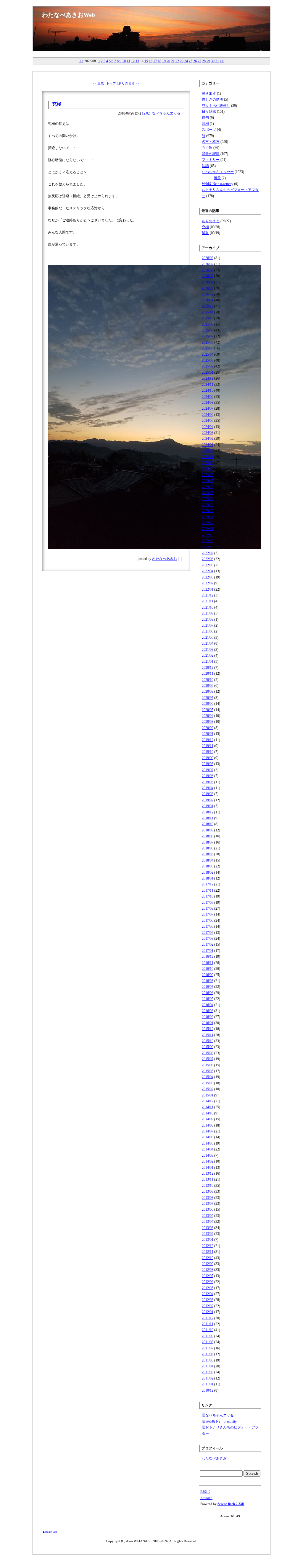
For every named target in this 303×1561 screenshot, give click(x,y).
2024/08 (207, 403)
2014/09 (207, 1119)
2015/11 (207, 1035)
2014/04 (207, 1149)
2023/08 (207, 475)
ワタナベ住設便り (216, 106)
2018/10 (207, 824)
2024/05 (207, 421)
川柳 (205, 124)
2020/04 (207, 716)
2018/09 (207, 830)
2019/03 (207, 794)
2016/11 (207, 963)
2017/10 (207, 896)
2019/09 (207, 758)
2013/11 (207, 1179)
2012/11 (207, 1252)
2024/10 (207, 390)
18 (159, 61)
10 (124, 61)
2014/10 (207, 1113)
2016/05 (207, 999)
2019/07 (207, 770)
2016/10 (207, 969)
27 (199, 61)
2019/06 (207, 776)
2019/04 (207, 788)
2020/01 (207, 734)
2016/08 (207, 981)
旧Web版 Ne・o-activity (219, 1421)
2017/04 (207, 933)
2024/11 (207, 385)
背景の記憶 (211, 154)
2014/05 (207, 1143)
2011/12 (207, 1318)
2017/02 (207, 944)
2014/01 (207, 1168)
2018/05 (207, 854)
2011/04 (207, 1366)
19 (164, 61)
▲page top (49, 1531)
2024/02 (207, 439)
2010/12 (207, 1390)
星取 (205, 233)
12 (133, 61)
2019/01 (207, 806)
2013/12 (207, 1173)
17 (155, 61)
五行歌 (207, 148)
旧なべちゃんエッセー (219, 1415)
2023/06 (207, 487)
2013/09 (207, 1191)
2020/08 (207, 691)
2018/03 (207, 866)
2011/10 (207, 1330)
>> (222, 61)
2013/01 (207, 1240)
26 (195, 61)
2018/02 (207, 872)
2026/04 (207, 282)
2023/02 (207, 511)
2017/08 (207, 908)
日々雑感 (209, 111)
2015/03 (207, 1083)
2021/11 (207, 601)
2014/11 (207, 1107)
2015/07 (207, 1059)
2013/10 (207, 1186)
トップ (111, 83)
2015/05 (207, 1071)
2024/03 (207, 433)
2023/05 (207, 493)
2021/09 (207, 613)
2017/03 (207, 938)
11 (128, 61)
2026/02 (207, 294)
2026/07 (207, 264)
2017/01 (207, 951)
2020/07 (207, 698)
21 (173, 61)
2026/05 (207, 276)
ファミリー (211, 160)
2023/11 (207, 457)
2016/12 (207, 956)
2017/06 (207, 920)
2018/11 (207, 818)
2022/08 (207, 547)
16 (150, 61)
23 (181, 61)
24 (186, 61)
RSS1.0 (205, 1491)
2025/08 (207, 330)
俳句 (205, 117)
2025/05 (207, 348)
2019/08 (207, 764)
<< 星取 (98, 83)
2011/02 (207, 1378)
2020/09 (207, 686)
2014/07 (207, 1131)
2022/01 (207, 589)
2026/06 (207, 270)
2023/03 (207, 505)
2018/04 (207, 860)
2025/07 (207, 336)
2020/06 (207, 704)
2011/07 (207, 1348)
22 (177, 61)
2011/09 (207, 1336)
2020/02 (207, 728)
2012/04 (207, 1294)
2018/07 (207, 842)
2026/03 (207, 288)
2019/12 (207, 740)
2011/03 (207, 1372)
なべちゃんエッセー (168, 113)
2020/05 (207, 710)
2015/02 (207, 1089)
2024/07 (207, 408)
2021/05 (207, 637)
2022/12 (207, 523)
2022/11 (207, 529)
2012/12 (207, 1246)
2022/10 (207, 535)
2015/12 (207, 1029)
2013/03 (207, 1228)
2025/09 (207, 324)
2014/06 (207, 1137)
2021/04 (207, 643)
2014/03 (207, 1155)
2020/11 (207, 673)
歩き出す (209, 93)
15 (146, 61)
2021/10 (207, 607)
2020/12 (207, 668)
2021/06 (207, 631)
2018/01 (207, 878)
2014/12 (207, 1101)
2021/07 (207, 625)
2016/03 (207, 1011)
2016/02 (207, 1017)
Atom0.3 (206, 1498)
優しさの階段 (212, 99)
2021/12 (207, 595)
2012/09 (207, 1264)
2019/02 (207, 800)
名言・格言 (211, 142)
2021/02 (207, 655)
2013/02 (207, 1234)
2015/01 (207, 1095)
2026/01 (207, 300)
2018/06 (207, 848)
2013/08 (207, 1198)
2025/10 (207, 318)
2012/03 (207, 1300)
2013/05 (207, 1216)
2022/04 (207, 571)
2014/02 (207, 1161)
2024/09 (207, 397)
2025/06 (207, 342)
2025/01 (207, 372)
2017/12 (207, 884)
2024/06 (207, 415)
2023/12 (207, 451)
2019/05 (207, 782)
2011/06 (207, 1354)
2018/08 (207, 836)
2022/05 (207, 565)
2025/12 (207, 306)
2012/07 (207, 1276)
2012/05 (207, 1288)
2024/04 (207, 427)
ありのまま (211, 221)
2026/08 (207, 258)
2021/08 (207, 619)
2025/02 (207, 366)
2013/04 (207, 1222)
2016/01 (207, 1023)
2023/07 (207, 481)
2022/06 (207, 559)
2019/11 (207, 746)
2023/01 (207, 517)
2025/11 (207, 312)
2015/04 (207, 1077)
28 (204, 61)
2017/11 (207, 890)
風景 (217, 178)
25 (190, 61)
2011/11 (207, 1324)
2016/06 (207, 993)
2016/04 (207, 1005)
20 (168, 61)
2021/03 (207, 650)
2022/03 (207, 577)
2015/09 (207, 1047)
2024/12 (207, 378)
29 (208, 61)
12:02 (146, 113)
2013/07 (207, 1204)
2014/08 (207, 1125)
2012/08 (207, 1270)
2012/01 (207, 1312)
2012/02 (207, 1306)
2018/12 (207, 812)
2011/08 (207, 1342)
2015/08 (207, 1053)
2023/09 (207, 469)
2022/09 (207, 541)
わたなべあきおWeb (68, 15)
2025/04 (207, 354)
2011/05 (207, 1360)
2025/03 (207, 360)
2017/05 (207, 926)
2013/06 (207, 1209)
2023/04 (207, 499)
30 (213, 61)
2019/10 (207, 752)
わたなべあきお (164, 559)
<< (81, 61)
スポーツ (209, 130)
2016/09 (207, 975)
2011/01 (207, 1384)
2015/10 (207, 1041)
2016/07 (207, 987)
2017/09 (207, 902)
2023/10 (207, 463)
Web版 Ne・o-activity (217, 184)
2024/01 (207, 445)
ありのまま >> (128, 83)
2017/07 (207, 914)
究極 (57, 104)
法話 (205, 166)
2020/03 (207, 722)
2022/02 (207, 583)
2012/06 (207, 1282)
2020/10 (207, 680)
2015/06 (207, 1065)
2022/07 (207, 553)
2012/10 (207, 1258)
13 (137, 61)
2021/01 (207, 661)
